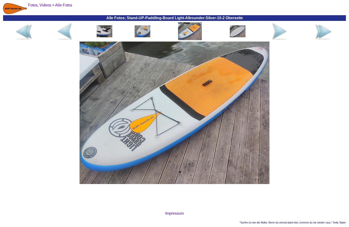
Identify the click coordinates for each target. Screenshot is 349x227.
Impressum (174, 213)
